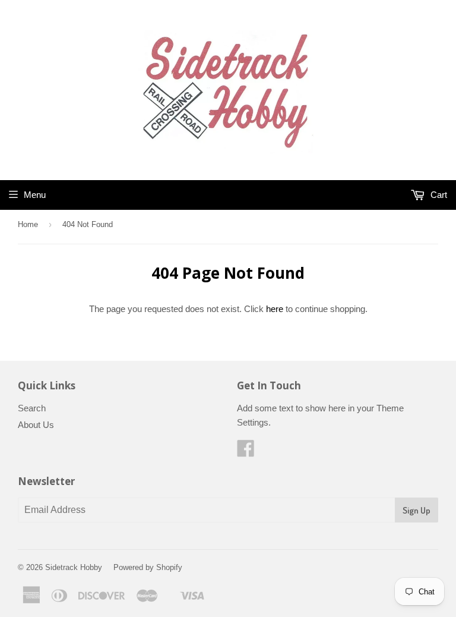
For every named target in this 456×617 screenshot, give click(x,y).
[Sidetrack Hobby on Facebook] (246, 452)
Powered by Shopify (147, 567)
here (274, 309)
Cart (437, 195)
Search (32, 408)
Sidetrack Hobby (73, 567)
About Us (36, 425)
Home (28, 224)
